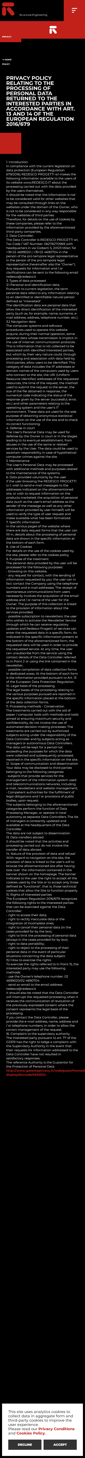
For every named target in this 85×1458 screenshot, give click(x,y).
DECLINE (25, 1445)
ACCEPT (60, 1445)
